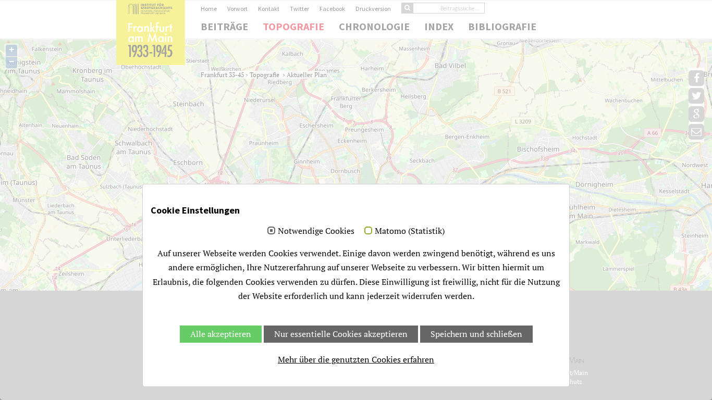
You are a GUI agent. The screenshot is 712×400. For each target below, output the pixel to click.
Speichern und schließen (476, 334)
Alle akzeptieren (220, 334)
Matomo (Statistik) (410, 231)
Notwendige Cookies (316, 231)
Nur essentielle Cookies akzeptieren (341, 334)
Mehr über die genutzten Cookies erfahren (356, 359)
